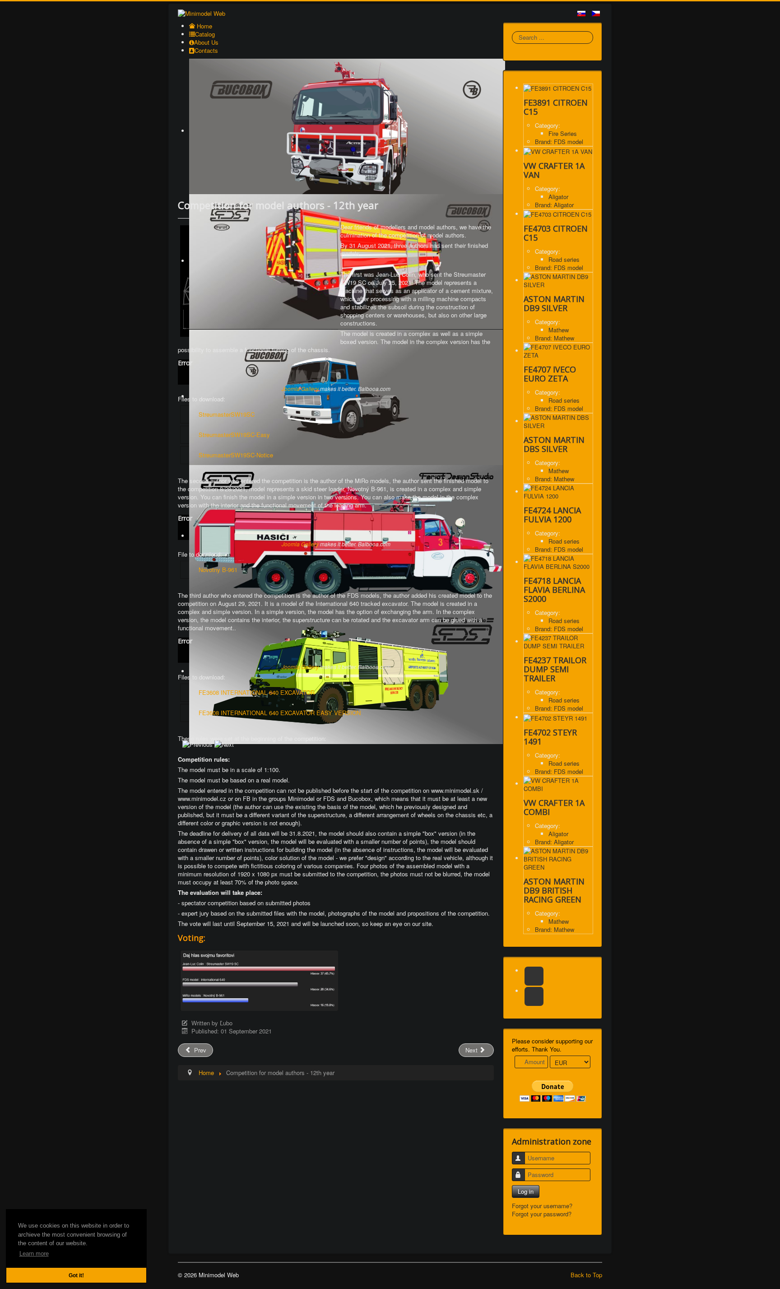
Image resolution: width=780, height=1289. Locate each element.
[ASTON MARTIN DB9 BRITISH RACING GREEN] (558, 858)
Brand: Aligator (554, 204)
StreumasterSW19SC (227, 414)
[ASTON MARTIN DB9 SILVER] (558, 280)
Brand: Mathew (554, 338)
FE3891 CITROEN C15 (556, 107)
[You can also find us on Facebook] (534, 976)
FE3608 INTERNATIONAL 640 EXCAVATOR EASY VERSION (280, 712)
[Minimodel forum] (534, 996)
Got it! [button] (76, 1275)
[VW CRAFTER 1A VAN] (558, 150)
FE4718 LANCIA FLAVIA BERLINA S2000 (554, 589)
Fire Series (562, 133)
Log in (526, 1191)
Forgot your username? (542, 1205)
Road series (564, 259)
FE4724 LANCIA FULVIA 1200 (552, 515)
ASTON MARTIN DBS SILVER (554, 444)
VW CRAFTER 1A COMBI (554, 807)
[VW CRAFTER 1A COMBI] (558, 783)
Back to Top (586, 1274)
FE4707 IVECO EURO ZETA (550, 374)
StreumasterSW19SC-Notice (236, 455)
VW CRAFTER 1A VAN (554, 170)
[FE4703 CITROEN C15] (557, 213)
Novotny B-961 (218, 569)
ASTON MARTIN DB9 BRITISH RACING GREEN (554, 890)
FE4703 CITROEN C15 (556, 233)
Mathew (558, 330)
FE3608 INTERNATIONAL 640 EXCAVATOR (257, 692)
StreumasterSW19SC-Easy (234, 434)
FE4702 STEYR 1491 (550, 737)
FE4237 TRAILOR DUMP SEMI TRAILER (555, 669)
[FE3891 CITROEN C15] (557, 88)
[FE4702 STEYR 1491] (555, 717)
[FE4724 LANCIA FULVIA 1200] (558, 491)
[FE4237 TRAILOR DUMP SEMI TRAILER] (558, 641)
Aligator (558, 196)
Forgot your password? (541, 1214)
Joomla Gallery (300, 388)
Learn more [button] (34, 1253)
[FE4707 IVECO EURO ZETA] (558, 350)
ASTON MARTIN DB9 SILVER (554, 303)
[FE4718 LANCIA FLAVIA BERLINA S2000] (558, 562)
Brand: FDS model (559, 141)
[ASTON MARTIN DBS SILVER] (558, 421)
